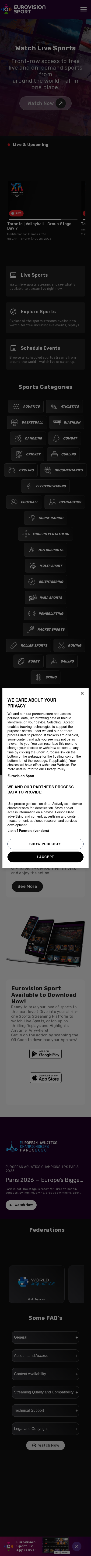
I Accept (45, 856)
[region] (45, 778)
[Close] (82, 693)
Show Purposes (45, 843)
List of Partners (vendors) (28, 830)
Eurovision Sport (20, 775)
